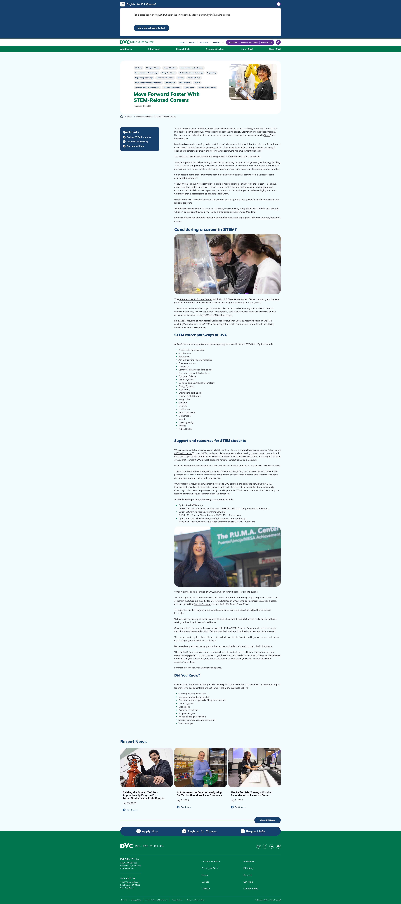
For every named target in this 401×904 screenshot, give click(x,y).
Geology (180, 78)
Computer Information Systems (191, 68)
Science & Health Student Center (147, 87)
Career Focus (189, 87)
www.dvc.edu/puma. (211, 667)
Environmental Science (165, 78)
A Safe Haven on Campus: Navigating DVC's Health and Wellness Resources (199, 794)
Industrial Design (194, 78)
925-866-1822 (126, 888)
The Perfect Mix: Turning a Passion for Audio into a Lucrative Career (251, 794)
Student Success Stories (207, 87)
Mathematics (170, 82)
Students (138, 68)
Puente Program (202, 604)
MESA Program (184, 82)
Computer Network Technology (146, 73)
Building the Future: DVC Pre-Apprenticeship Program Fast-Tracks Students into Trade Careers (143, 795)
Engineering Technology (144, 78)
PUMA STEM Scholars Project (218, 315)
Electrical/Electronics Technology (191, 73)
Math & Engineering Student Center (148, 82)
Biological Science (152, 68)
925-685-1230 (126, 868)
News (129, 117)
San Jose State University (260, 147)
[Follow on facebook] (265, 846)
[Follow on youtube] (278, 846)
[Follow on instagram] (258, 846)
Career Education (170, 68)
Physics (197, 82)
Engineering (211, 73)
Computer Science (168, 73)
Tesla (266, 135)
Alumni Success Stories (172, 87)
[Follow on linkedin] (271, 846)
